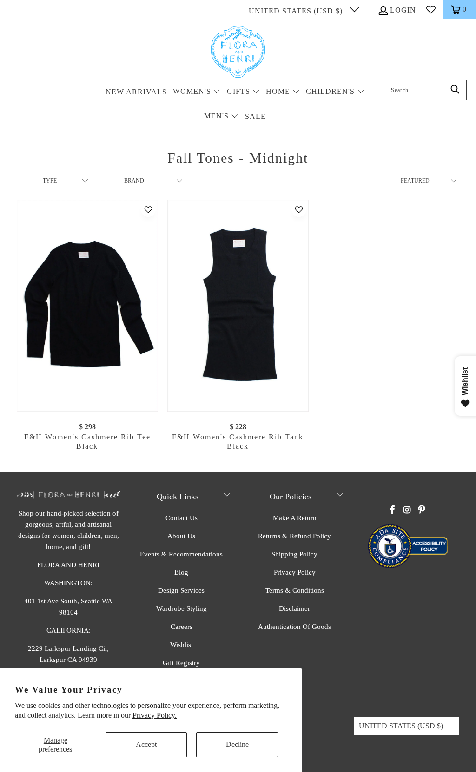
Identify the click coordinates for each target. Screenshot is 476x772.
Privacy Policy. (154, 715)
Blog (181, 572)
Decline (237, 744)
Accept (146, 744)
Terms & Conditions (294, 590)
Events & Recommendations (181, 554)
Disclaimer (294, 608)
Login (403, 10)
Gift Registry (181, 663)
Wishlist (181, 644)
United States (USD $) (297, 11)
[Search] (455, 90)
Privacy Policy (295, 572)
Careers (181, 626)
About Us (181, 536)
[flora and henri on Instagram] (407, 510)
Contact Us (181, 518)
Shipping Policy (294, 554)
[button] (197, 92)
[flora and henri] (238, 52)
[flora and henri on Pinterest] (421, 510)
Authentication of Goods (294, 626)
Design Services (181, 590)
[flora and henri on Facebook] (392, 510)
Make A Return (295, 518)
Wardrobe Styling (181, 608)
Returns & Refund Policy (294, 536)
